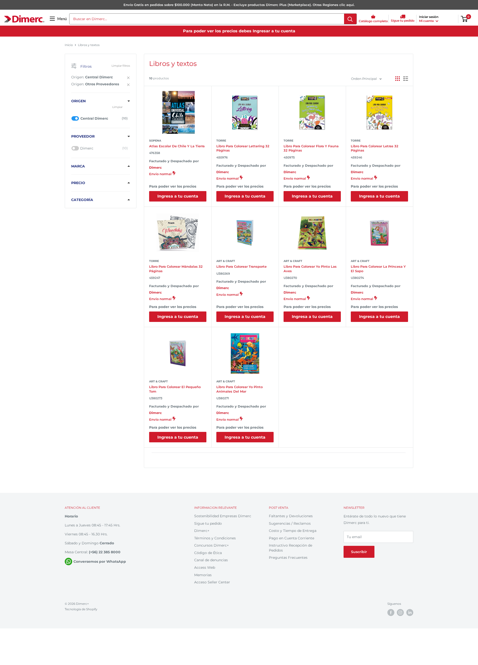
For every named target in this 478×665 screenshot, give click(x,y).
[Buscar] (350, 19)
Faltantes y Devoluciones (291, 516)
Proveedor (83, 136)
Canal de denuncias (211, 560)
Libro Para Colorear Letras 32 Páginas (374, 148)
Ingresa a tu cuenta (177, 196)
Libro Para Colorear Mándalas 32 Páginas (176, 268)
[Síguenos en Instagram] (400, 612)
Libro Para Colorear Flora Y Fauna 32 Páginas (311, 148)
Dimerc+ (201, 530)
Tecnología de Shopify (81, 609)
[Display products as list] (406, 78)
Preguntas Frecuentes (288, 557)
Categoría (82, 200)
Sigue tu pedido (208, 523)
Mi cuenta (426, 21)
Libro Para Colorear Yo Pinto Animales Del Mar (239, 389)
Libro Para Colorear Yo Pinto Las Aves (310, 268)
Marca (78, 166)
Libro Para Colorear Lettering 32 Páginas (242, 148)
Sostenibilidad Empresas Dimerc (222, 516)
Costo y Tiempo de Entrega (292, 530)
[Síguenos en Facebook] (390, 612)
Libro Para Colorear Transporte (241, 266)
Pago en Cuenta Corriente (291, 538)
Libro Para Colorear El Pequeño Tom (175, 389)
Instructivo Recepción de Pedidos (290, 548)
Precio (78, 183)
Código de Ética (208, 553)
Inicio (69, 45)
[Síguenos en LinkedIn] (409, 612)
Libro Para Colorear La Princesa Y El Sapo (378, 268)
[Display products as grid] (397, 78)
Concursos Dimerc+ (211, 545)
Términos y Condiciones (215, 538)
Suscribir (359, 552)
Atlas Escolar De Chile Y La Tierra (177, 146)
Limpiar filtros (121, 65)
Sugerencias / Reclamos (290, 523)
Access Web (204, 567)
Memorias (203, 575)
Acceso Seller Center (212, 582)
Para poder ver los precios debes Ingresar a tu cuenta (239, 31)
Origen (78, 101)
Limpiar (117, 107)
